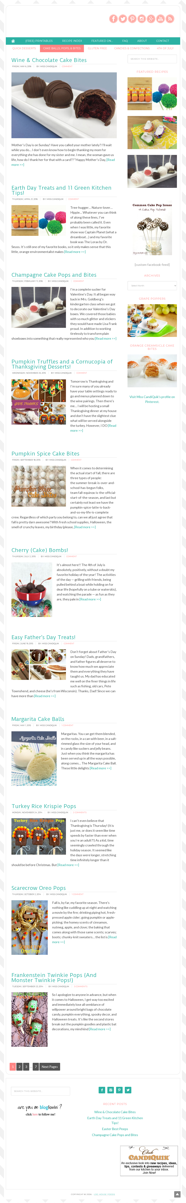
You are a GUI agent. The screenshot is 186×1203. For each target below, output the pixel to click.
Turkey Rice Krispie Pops (43, 806)
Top (177, 1194)
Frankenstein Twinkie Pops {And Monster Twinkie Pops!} (54, 977)
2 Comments (79, 812)
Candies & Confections (132, 48)
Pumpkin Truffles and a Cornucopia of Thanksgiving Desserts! (62, 364)
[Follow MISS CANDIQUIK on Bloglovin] (40, 1115)
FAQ (125, 41)
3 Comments (80, 986)
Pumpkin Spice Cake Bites (45, 453)
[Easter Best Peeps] (152, 148)
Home (13, 41)
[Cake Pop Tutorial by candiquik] (152, 228)
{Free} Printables (39, 41)
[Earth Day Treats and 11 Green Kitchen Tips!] (152, 109)
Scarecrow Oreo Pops (38, 888)
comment (67, 66)
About (142, 41)
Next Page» (50, 1067)
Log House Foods (104, 1194)
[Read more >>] (75, 252)
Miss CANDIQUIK (37, 22)
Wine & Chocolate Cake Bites (49, 60)
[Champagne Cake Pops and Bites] (152, 187)
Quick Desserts (24, 48)
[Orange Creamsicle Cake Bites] (152, 370)
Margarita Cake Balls (37, 719)
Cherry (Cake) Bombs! (39, 550)
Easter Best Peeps (115, 1129)
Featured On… (102, 41)
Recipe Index (72, 41)
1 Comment (67, 725)
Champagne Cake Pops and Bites (53, 275)
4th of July (165, 48)
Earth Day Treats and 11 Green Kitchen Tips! (61, 190)
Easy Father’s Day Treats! (43, 637)
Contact (162, 41)
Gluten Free (97, 48)
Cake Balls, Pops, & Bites (62, 48)
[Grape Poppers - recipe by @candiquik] (152, 320)
